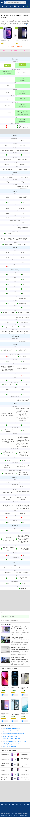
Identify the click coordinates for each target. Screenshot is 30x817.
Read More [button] (26, 24)
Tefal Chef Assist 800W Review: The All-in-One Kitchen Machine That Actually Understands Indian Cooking (20, 658)
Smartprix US (4, 809)
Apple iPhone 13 (5, 688)
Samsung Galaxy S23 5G (22, 40)
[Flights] (11, 6)
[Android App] (28, 804)
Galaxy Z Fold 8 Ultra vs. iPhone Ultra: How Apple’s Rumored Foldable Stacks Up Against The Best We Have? (20, 628)
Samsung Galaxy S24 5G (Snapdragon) (25, 688)
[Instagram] (16, 804)
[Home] (2, 6)
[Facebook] (5, 804)
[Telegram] (20, 804)
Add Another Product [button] (15, 47)
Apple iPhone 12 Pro (15, 687)
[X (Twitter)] (9, 804)
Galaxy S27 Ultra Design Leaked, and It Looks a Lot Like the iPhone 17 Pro (20, 648)
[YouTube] (13, 804)
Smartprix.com (14, 813)
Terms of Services (22, 815)
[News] (6, 6)
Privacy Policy (12, 815)
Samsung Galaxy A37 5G (5, 714)
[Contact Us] (2, 804)
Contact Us (4, 815)
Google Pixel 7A (15, 714)
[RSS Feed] (24, 804)
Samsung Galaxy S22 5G (25, 714)
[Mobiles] (15, 6)
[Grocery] (28, 6)
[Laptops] (19, 6)
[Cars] (23, 6)
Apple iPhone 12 (5, 40)
